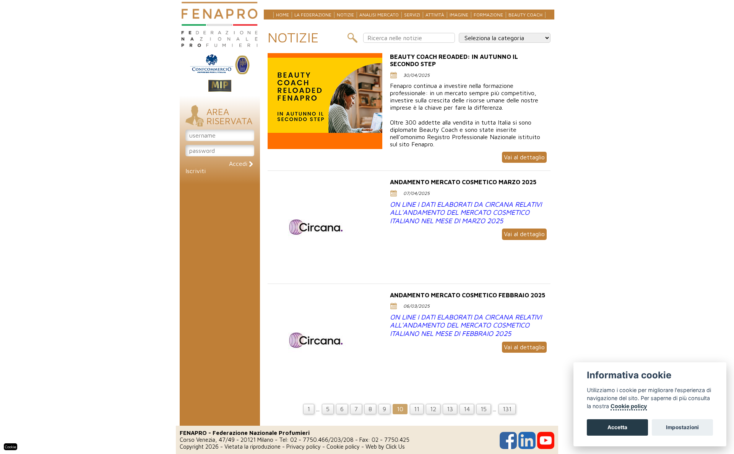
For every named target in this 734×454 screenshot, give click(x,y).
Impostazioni (682, 427)
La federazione (312, 15)
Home (282, 15)
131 (507, 408)
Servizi (412, 15)
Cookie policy (343, 446)
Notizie (345, 15)
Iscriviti (195, 170)
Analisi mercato (379, 15)
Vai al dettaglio (524, 157)
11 (416, 408)
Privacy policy (303, 446)
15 (484, 408)
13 (450, 408)
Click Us (395, 446)
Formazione (488, 15)
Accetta (617, 427)
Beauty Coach (525, 15)
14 (467, 408)
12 (433, 408)
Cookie (10, 446)
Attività (434, 15)
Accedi (239, 163)
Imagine (459, 15)
